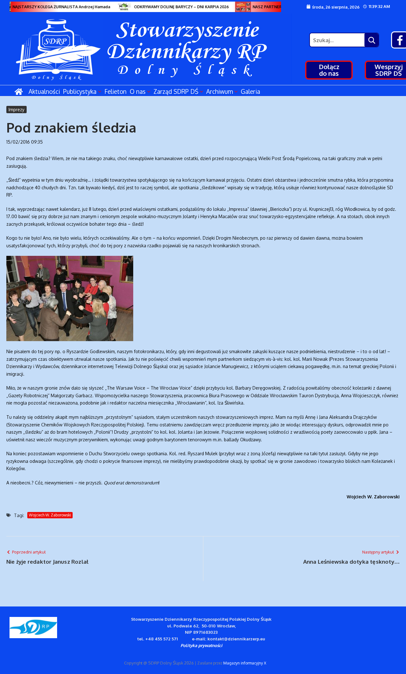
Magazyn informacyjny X (244, 663)
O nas (138, 91)
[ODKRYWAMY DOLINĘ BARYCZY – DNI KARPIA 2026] (121, 7)
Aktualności (44, 91)
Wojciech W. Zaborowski (50, 515)
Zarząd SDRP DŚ (176, 91)
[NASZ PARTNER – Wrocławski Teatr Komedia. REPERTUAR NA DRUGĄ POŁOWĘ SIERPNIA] (239, 7)
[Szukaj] (371, 40)
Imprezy (16, 109)
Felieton (115, 91)
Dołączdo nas (329, 69)
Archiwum (219, 91)
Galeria (250, 91)
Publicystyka (79, 91)
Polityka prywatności (201, 645)
